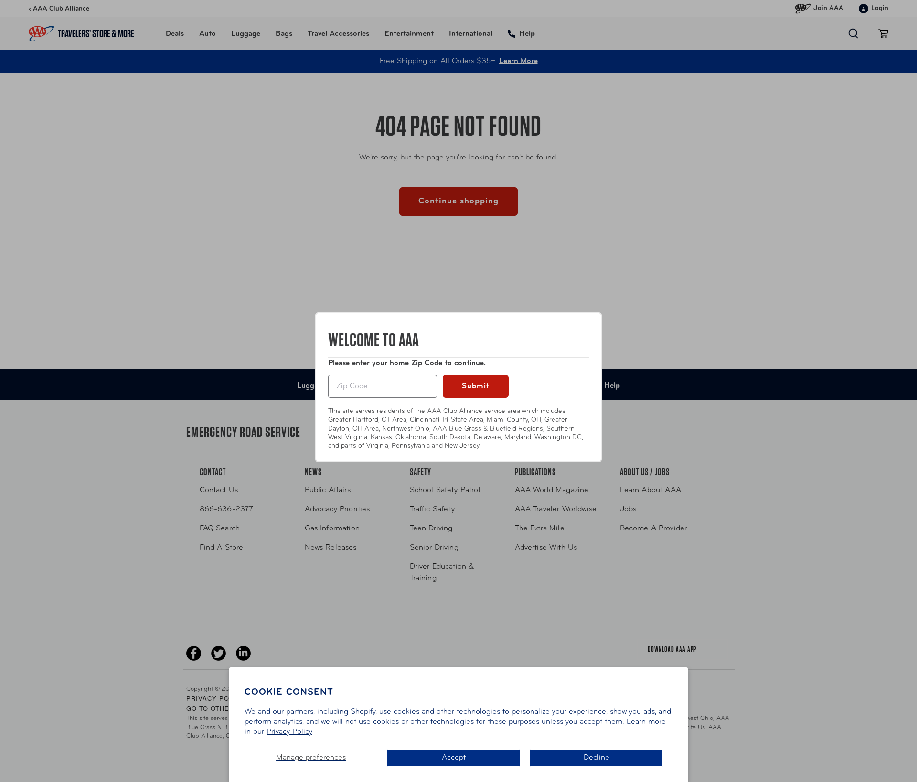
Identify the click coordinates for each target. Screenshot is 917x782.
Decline (596, 757)
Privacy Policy (289, 732)
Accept (454, 757)
